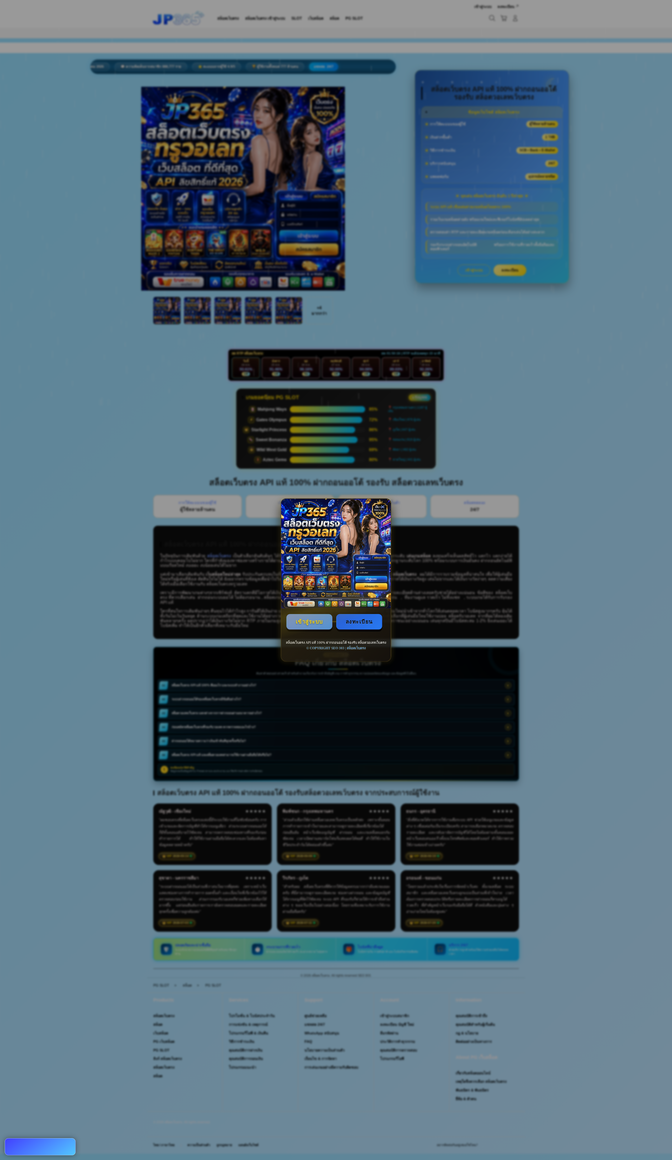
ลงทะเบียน (359, 622)
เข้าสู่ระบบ (309, 622)
